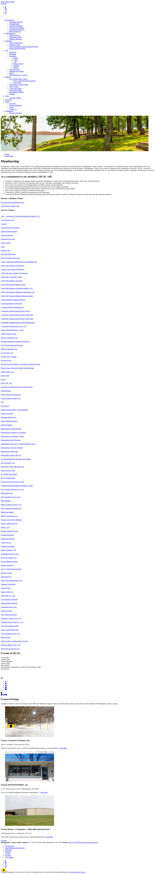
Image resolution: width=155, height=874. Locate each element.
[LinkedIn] (6, 685)
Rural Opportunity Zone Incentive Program (23, 47)
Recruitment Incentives (17, 29)
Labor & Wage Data (16, 43)
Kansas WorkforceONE (17, 48)
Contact (7, 854)
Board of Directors (15, 105)
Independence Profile (16, 92)
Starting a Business (15, 39)
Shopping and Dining (16, 71)
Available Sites (14, 24)
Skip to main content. (8, 2)
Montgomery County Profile (18, 84)
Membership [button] (9, 111)
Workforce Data (14, 45)
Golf (15, 62)
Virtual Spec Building (16, 28)
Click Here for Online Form (10, 206)
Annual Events (14, 69)
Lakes (15, 60)
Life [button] (6, 50)
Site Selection (9, 846)
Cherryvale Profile (15, 88)
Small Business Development (15, 848)
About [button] (7, 102)
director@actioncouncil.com (88, 842)
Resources (8, 100)
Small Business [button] (10, 33)
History (11, 73)
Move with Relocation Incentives (24, 81)
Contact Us (13, 109)
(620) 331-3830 (73, 842)
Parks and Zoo (18, 64)
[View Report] (4, 695)
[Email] (6, 689)
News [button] (7, 96)
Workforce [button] (8, 41)
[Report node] (1, 693)
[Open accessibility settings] (4, 870)
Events (11, 107)
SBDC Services (14, 35)
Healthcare (12, 52)
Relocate (8, 852)
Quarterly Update (15, 98)
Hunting (16, 65)
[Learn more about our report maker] (6, 695)
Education (12, 54)
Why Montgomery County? (18, 75)
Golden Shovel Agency (77, 872)
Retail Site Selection (16, 22)
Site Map (8, 855)
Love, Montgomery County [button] (18, 79)
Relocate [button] (8, 77)
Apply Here (17, 83)
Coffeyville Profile (15, 90)
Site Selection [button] (9, 20)
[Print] (6, 687)
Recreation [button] (12, 56)
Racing (15, 58)
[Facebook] (5, 681)
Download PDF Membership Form (12, 202)
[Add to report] (2, 695)
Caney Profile (13, 86)
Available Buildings (15, 26)
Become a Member (15, 113)
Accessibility (9, 857)
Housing (12, 94)
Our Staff (12, 103)
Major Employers (15, 31)
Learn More (63, 748)
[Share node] (1, 678)
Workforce (8, 850)
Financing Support (15, 37)
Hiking (15, 67)
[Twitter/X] (6, 683)
